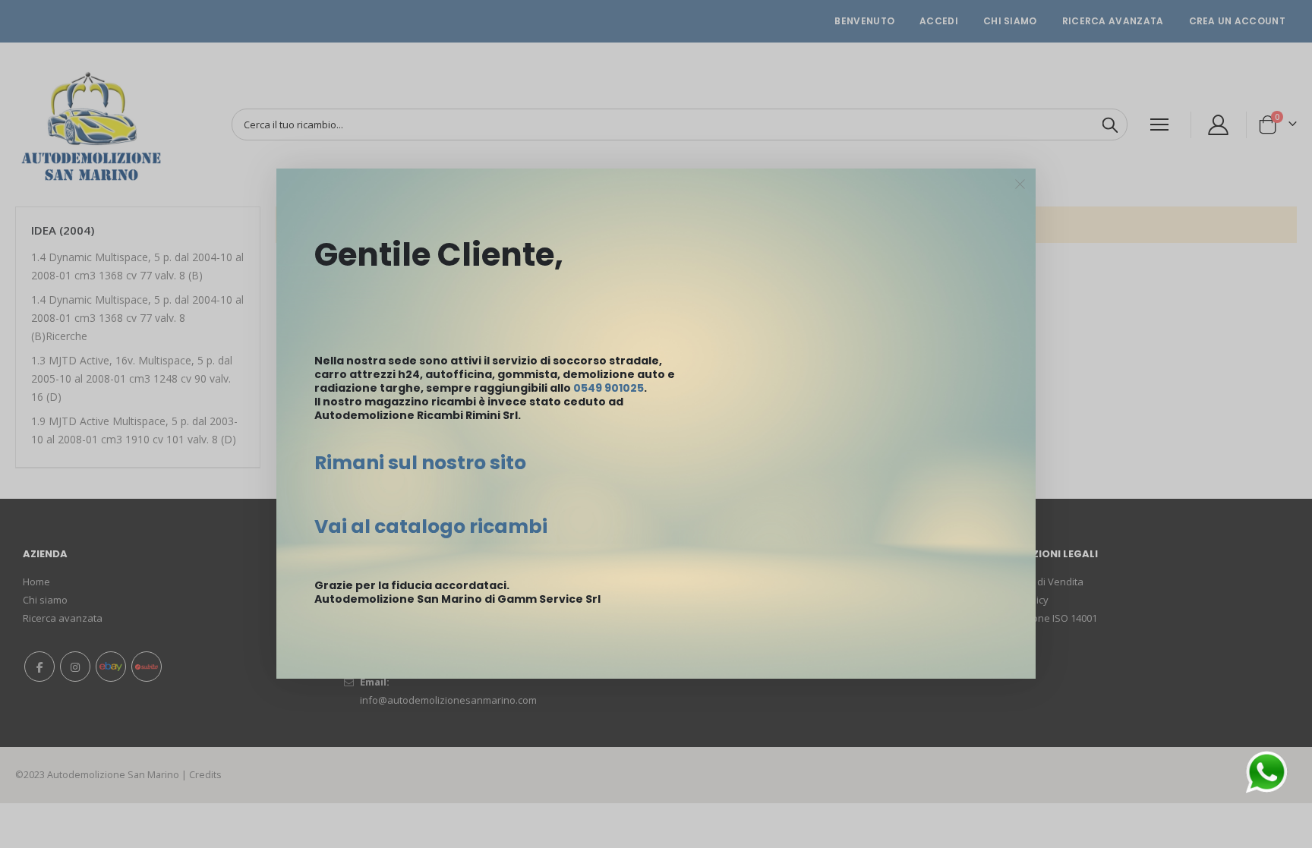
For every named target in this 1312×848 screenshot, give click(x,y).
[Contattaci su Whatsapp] (1266, 771)
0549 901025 (608, 388)
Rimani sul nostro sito (420, 462)
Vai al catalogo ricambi (430, 526)
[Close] (1020, 184)
